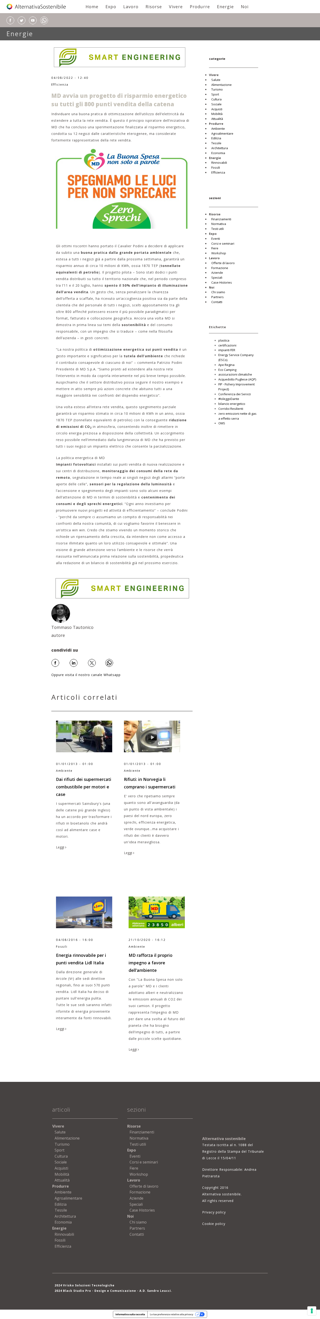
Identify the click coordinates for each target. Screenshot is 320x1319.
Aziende (217, 272)
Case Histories (221, 282)
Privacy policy (214, 1212)
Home (92, 6)
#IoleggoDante (228, 399)
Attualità (217, 119)
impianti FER (226, 350)
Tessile (216, 143)
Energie (19, 33)
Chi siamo (218, 292)
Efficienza (59, 85)
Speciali (216, 277)
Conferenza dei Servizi (234, 394)
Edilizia (216, 138)
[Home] (36, 6)
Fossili (215, 167)
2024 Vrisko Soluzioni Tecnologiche (85, 1285)
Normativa (218, 224)
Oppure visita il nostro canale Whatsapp (86, 675)
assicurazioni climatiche (235, 374)
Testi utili (217, 229)
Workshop (218, 253)
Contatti (216, 302)
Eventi (215, 238)
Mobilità (217, 114)
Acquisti (216, 109)
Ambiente (218, 128)
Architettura (219, 148)
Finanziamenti (221, 219)
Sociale (216, 104)
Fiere (214, 248)
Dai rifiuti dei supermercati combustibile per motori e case (83, 786)
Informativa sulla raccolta (130, 1314)
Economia (218, 153)
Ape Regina (226, 365)
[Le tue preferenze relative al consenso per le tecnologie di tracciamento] (311, 1310)
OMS (221, 423)
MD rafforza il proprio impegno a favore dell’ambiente (150, 962)
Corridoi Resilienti (230, 409)
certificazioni (227, 345)
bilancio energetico (231, 404)
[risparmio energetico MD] (122, 188)
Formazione (219, 268)
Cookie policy (213, 1223)
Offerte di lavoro (223, 263)
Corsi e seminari (222, 243)
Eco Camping (227, 370)
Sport (215, 94)
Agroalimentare (222, 133)
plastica (223, 340)
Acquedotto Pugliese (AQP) (237, 379)
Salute (215, 80)
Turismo (217, 89)
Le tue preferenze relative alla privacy (171, 1314)
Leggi (60, 847)
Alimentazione (221, 85)
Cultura (216, 99)
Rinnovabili (219, 162)
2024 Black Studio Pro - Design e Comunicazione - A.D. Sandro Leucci (113, 1291)
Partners (217, 297)
